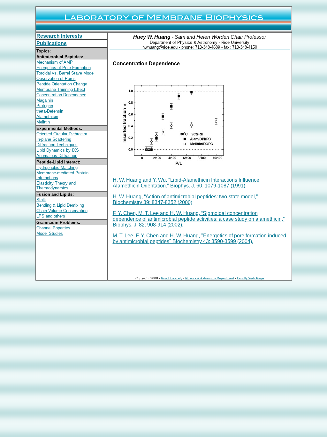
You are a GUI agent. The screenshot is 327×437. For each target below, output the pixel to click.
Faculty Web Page (250, 278)
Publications (51, 43)
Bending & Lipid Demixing (60, 205)
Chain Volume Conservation (61, 210)
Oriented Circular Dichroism (61, 133)
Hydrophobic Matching (57, 167)
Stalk (41, 199)
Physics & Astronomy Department (209, 278)
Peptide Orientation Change (61, 84)
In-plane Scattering (53, 139)
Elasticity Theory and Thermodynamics (56, 185)
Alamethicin (47, 116)
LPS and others (50, 216)
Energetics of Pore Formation (63, 67)
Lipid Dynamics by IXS (57, 150)
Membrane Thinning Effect (60, 89)
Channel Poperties (53, 228)
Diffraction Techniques (57, 144)
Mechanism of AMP (54, 62)
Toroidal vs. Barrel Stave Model (65, 73)
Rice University (171, 278)
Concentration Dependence (61, 94)
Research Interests (59, 36)
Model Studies (49, 233)
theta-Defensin (49, 111)
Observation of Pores (56, 78)
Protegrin (44, 105)
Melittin (43, 122)
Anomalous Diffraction (56, 155)
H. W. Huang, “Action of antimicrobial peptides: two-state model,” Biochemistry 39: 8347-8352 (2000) (185, 199)
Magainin (44, 100)
